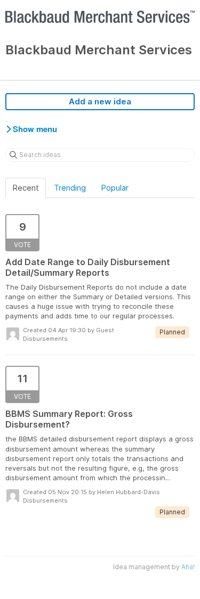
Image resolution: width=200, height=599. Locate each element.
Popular (115, 188)
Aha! (188, 567)
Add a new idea (100, 101)
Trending (70, 188)
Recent (25, 188)
